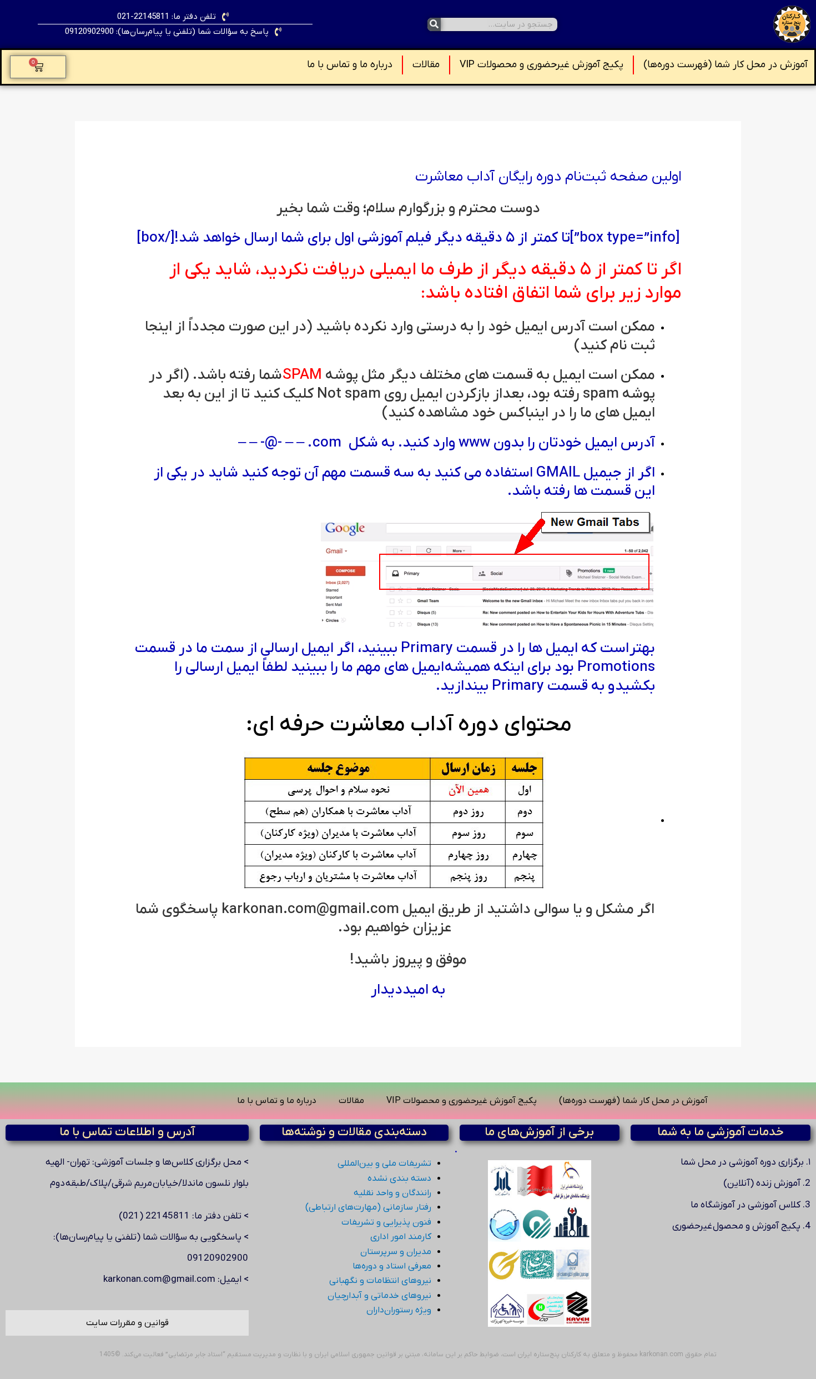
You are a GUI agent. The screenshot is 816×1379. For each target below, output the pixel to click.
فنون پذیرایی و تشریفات (386, 1222)
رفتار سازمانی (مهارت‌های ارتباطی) (368, 1207)
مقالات (426, 64)
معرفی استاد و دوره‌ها (391, 1266)
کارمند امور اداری (400, 1236)
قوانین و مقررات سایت (127, 1322)
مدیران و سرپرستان (395, 1251)
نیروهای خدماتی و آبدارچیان (379, 1295)
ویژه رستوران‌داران (398, 1310)
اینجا (158, 327)
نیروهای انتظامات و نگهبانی (380, 1280)
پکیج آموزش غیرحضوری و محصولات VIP (541, 64)
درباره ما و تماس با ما (349, 64)
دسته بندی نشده (399, 1178)
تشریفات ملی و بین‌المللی (384, 1163)
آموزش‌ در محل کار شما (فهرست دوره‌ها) (725, 64)
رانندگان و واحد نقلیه (392, 1193)
